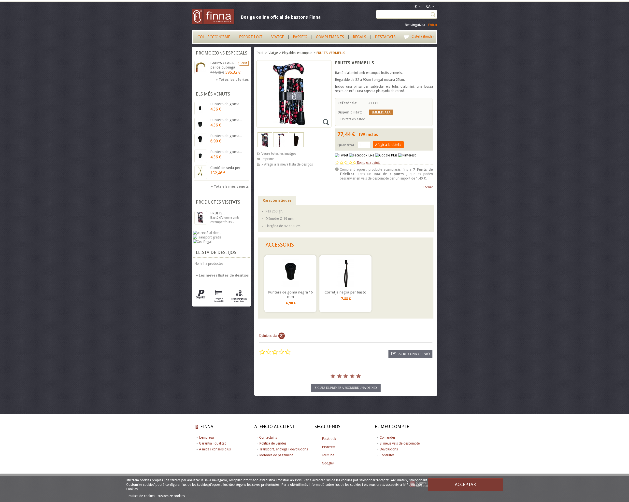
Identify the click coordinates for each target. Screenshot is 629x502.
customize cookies (171, 496)
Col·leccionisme (214, 37)
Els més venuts (213, 94)
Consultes (387, 455)
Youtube (328, 455)
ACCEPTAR (465, 484)
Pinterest (328, 447)
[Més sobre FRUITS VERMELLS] (200, 217)
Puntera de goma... (226, 104)
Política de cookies (142, 496)
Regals (359, 37)
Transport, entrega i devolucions (283, 449)
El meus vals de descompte (400, 443)
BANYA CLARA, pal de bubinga (222, 65)
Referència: (347, 103)
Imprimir (267, 159)
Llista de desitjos (216, 252)
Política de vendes (272, 443)
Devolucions (389, 449)
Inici (260, 53)
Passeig (300, 37)
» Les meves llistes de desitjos (222, 275)
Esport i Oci (250, 37)
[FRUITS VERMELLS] (264, 146)
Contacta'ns (268, 437)
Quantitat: (346, 145)
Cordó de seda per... (226, 168)
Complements (330, 37)
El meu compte (392, 426)
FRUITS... (217, 213)
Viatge (277, 37)
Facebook (329, 439)
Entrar (432, 25)
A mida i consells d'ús (215, 449)
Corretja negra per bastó (345, 292)
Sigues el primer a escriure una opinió (346, 388)
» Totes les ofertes (232, 80)
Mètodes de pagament (276, 455)
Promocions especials (221, 53)
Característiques (277, 200)
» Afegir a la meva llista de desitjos (287, 164)
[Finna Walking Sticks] (213, 17)
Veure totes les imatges (278, 153)
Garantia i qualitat (212, 443)
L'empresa (206, 437)
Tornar (428, 187)
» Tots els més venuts (230, 186)
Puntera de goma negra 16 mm (290, 294)
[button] (410, 354)
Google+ (328, 463)
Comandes (387, 437)
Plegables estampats (297, 53)
